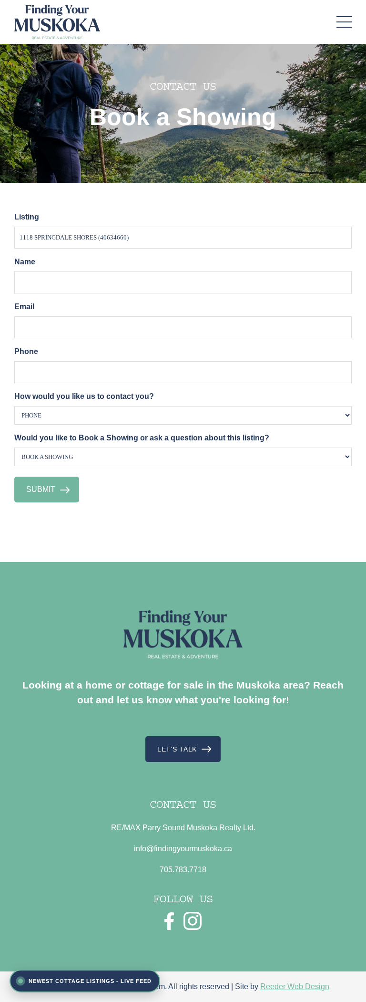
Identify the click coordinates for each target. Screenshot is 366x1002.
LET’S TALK (177, 749)
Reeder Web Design (294, 986)
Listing (26, 217)
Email (24, 307)
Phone (26, 351)
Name (24, 262)
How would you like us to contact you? (84, 396)
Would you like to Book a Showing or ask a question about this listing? (141, 438)
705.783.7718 (183, 870)
